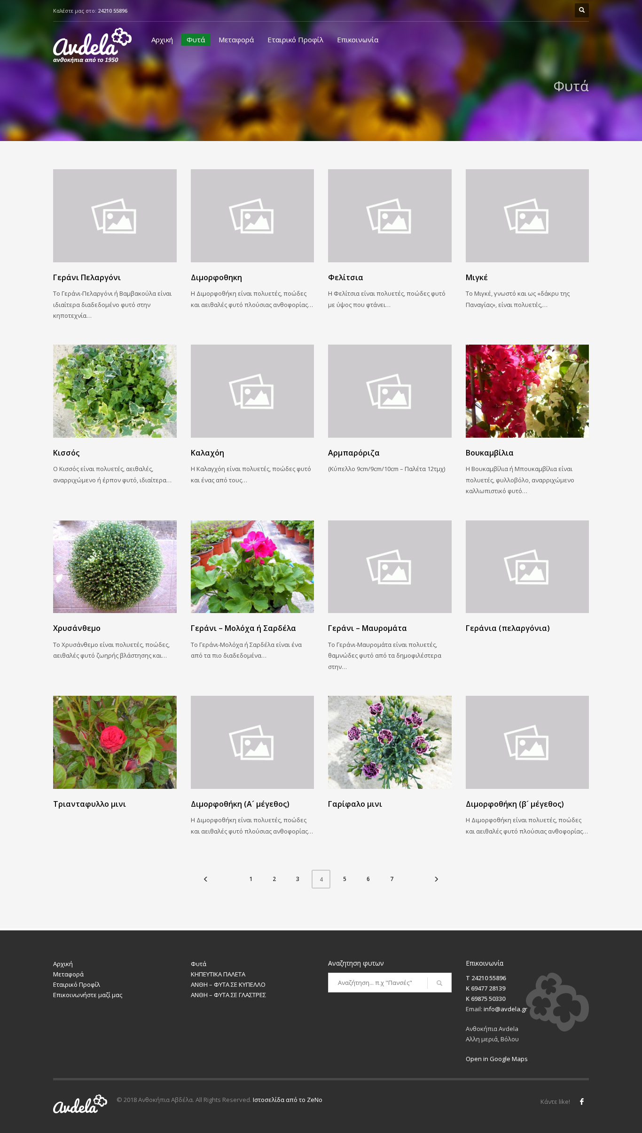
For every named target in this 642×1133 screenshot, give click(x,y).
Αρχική (162, 39)
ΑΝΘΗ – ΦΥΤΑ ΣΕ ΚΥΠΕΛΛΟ (228, 984)
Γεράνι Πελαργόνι (87, 277)
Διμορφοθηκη (216, 277)
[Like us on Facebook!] (582, 1101)
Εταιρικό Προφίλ (295, 39)
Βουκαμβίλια (490, 453)
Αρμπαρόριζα (354, 453)
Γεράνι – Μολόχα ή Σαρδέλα (243, 628)
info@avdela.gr (505, 1009)
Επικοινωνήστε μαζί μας (87, 995)
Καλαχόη (207, 453)
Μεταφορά (236, 39)
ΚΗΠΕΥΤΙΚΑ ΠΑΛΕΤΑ (218, 974)
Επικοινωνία (357, 39)
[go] (439, 983)
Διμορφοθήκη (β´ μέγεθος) (515, 804)
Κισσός (66, 453)
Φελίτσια (345, 277)
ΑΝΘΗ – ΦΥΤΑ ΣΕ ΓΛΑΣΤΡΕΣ (228, 995)
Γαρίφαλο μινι (355, 804)
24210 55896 (112, 10)
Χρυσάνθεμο (77, 628)
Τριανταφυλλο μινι (89, 804)
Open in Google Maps (497, 1058)
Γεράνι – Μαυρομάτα (367, 628)
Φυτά (196, 39)
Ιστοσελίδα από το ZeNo (287, 1099)
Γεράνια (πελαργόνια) (508, 628)
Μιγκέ (477, 277)
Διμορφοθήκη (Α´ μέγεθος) (240, 804)
